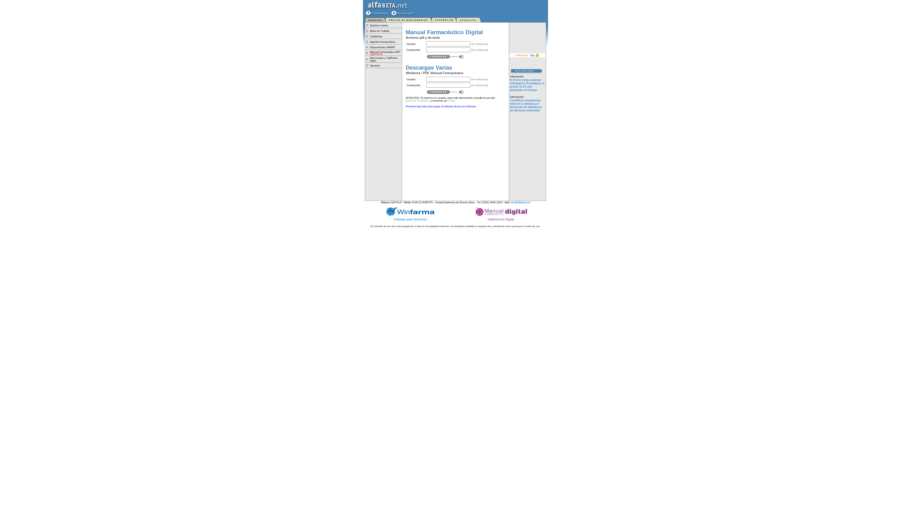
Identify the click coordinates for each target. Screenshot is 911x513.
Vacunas (375, 65)
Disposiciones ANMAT (382, 47)
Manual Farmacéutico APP (385, 52)
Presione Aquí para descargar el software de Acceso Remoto (441, 106)
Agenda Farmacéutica (382, 41)
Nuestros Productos (417, 100)
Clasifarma (376, 36)
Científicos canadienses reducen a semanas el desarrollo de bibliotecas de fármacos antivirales (526, 105)
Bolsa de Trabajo (379, 30)
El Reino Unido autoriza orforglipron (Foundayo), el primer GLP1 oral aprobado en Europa (527, 85)
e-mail (450, 100)
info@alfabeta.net (520, 202)
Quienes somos (379, 25)
